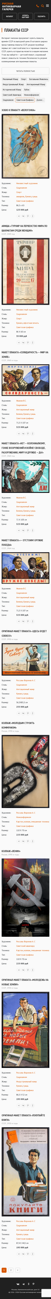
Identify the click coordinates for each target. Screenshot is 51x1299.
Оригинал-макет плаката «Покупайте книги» (23, 1118)
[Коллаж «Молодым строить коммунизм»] (25, 771)
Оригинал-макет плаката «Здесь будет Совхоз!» (24, 633)
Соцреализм (8, 100)
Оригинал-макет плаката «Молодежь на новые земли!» (25, 982)
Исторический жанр (12, 89)
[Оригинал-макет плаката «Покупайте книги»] (25, 1171)
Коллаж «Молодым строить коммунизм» (18, 725)
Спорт (23, 79)
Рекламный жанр (10, 79)
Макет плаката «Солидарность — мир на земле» (25, 355)
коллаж (27, 821)
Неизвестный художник (27, 183)
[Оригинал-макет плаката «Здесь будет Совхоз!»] (25, 659)
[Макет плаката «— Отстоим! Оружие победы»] (25, 568)
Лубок (26, 89)
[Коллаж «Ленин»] (25, 897)
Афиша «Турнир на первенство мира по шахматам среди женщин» (24, 228)
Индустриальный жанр (13, 84)
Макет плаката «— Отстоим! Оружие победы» (22, 543)
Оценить (41, 16)
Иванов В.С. (21, 400)
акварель (20, 196)
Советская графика (24, 100)
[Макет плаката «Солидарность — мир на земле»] (25, 380)
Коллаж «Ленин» (11, 851)
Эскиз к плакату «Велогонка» (18, 110)
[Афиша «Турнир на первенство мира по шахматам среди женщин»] (25, 271)
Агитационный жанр (36, 84)
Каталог (9, 16)
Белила (19, 414)
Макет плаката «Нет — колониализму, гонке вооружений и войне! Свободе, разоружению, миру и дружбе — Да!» (23, 448)
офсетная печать (31, 323)
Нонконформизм (31, 95)
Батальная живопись (38, 79)
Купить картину (25, 16)
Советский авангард (12, 95)
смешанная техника (40, 821)
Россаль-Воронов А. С (25, 680)
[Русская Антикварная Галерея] (11, 6)
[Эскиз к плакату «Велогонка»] (25, 146)
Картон (19, 821)
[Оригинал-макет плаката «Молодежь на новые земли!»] (25, 1030)
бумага (28, 196)
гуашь (34, 196)
